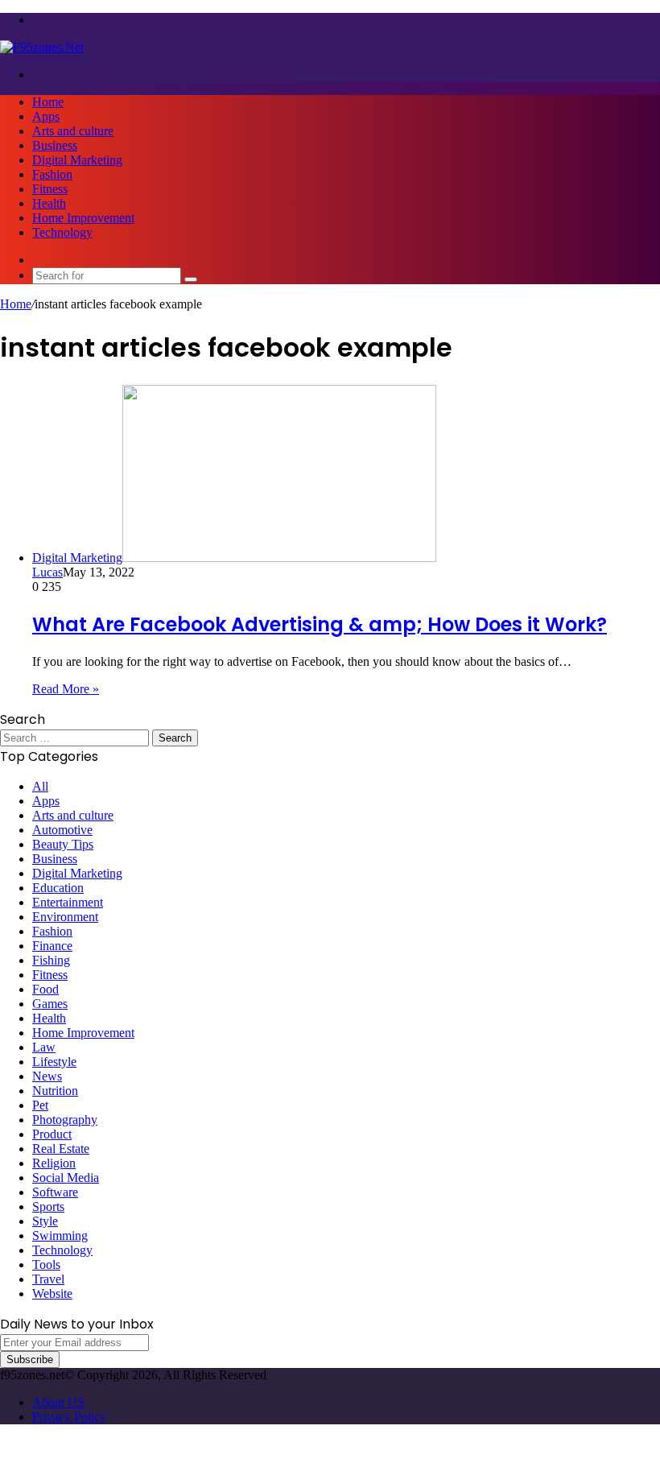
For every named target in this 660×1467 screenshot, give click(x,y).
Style (45, 1221)
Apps (46, 116)
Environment (65, 917)
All (40, 786)
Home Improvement (83, 218)
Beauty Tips (62, 844)
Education (58, 888)
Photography (64, 1119)
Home (48, 102)
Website (52, 1293)
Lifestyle (54, 1061)
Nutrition (55, 1090)
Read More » (65, 689)
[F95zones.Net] (42, 47)
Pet (40, 1105)
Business (54, 145)
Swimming (60, 1235)
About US (58, 1402)
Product (52, 1134)
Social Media (65, 1177)
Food (45, 989)
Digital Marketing (77, 160)
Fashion (52, 174)
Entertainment (67, 902)
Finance (52, 946)
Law (44, 1047)
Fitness (50, 189)
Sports (48, 1206)
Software (55, 1192)
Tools (46, 1264)
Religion (54, 1163)
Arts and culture (72, 131)
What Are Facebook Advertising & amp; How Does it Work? (319, 624)
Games (50, 1003)
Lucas (47, 572)
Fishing (51, 960)
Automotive (62, 830)
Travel (48, 1279)
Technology (62, 232)
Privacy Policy (69, 1417)
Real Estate (60, 1148)
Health (49, 203)
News (47, 1076)
